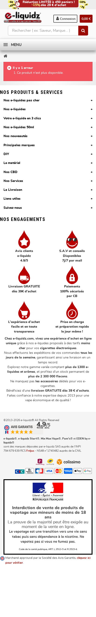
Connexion (67, 19)
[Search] (83, 30)
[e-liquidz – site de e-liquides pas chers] (22, 17)
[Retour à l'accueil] (5, 56)
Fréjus (30, 450)
